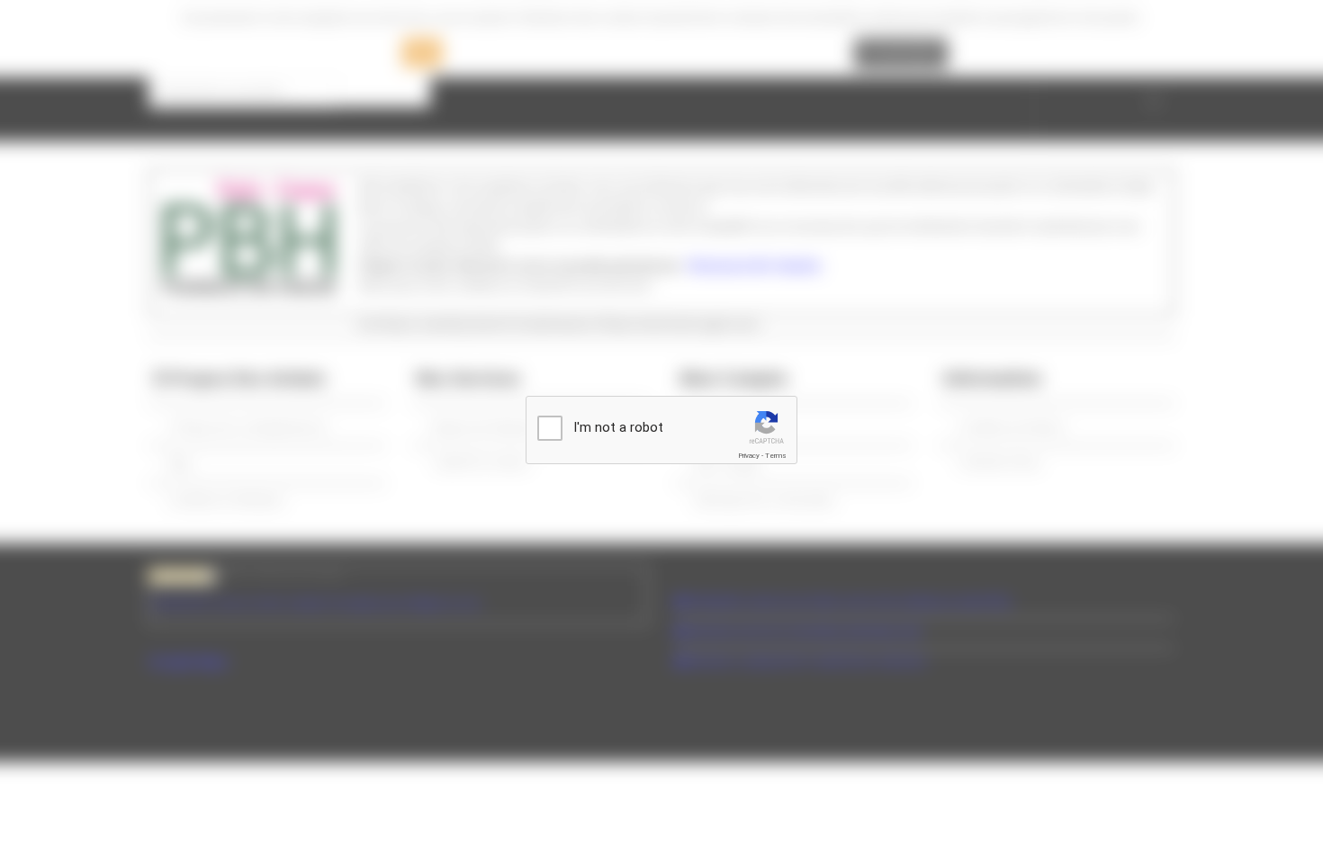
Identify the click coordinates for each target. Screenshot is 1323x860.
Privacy (749, 456)
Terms (776, 456)
